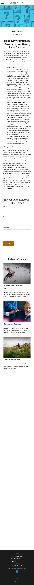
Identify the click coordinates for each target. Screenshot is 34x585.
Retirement (17, 582)
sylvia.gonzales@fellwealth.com (17, 568)
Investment (17, 584)
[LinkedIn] (17, 571)
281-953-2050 (19, 557)
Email (4, 217)
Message (6, 228)
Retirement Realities (12, 324)
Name (5, 206)
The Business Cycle (11, 359)
